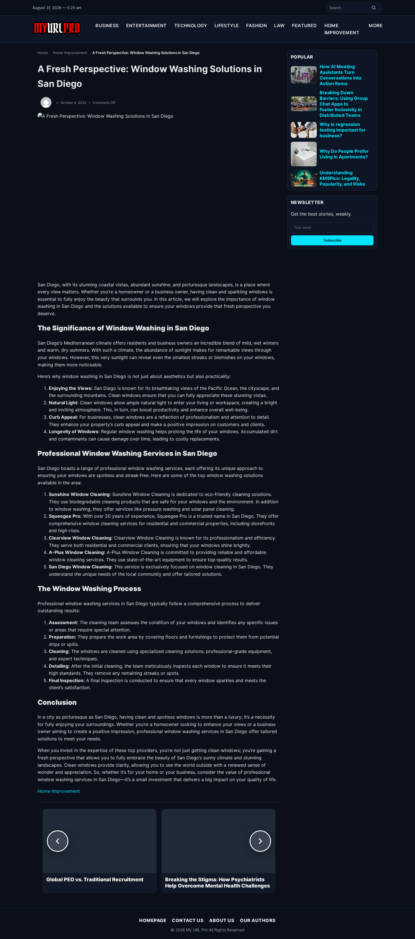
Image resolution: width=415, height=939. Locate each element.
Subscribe (332, 240)
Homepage (152, 920)
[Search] (374, 8)
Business (107, 25)
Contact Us (188, 920)
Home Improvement (341, 29)
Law (279, 25)
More (376, 25)
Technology (190, 25)
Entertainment (146, 25)
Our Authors (258, 920)
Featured (304, 25)
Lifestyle (227, 25)
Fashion (256, 25)
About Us (221, 920)
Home (43, 52)
